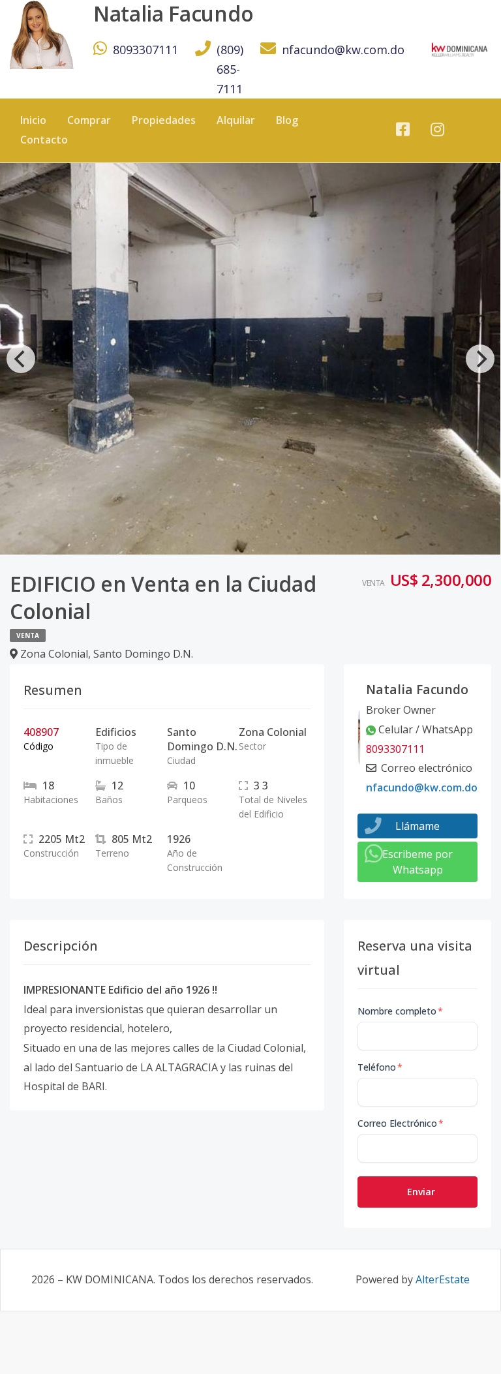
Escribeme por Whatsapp (417, 862)
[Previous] (21, 358)
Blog (287, 120)
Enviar (421, 1191)
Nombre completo (400, 1011)
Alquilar (236, 120)
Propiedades (164, 120)
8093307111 (145, 49)
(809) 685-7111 (230, 69)
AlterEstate (443, 1279)
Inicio (33, 120)
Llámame (417, 826)
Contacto (44, 139)
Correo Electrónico (400, 1123)
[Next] (480, 358)
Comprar (89, 120)
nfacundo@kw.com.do (343, 49)
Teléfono (379, 1067)
